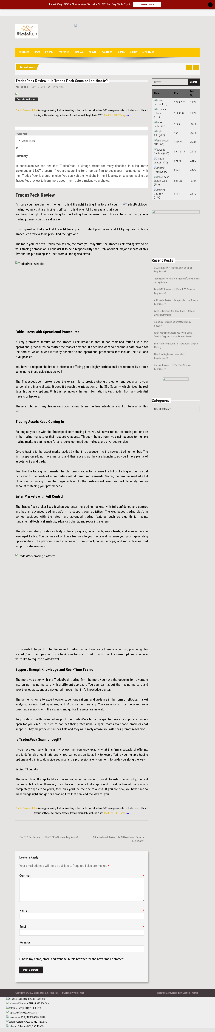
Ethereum (64, 52)
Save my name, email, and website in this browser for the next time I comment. (73, 959)
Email (81, 927)
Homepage (24, 52)
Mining (133, 52)
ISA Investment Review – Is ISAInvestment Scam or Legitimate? (118, 839)
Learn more (147, 4)
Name (81, 910)
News (37, 52)
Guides (120, 52)
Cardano (79, 52)
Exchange (107, 52)
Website (24, 943)
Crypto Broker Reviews (27, 99)
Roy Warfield (57, 86)
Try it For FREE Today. (115, 115)
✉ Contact (148, 52)
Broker (92, 52)
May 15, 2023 (38, 86)
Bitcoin (49, 52)
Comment (81, 876)
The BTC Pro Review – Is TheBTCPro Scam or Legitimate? (48, 837)
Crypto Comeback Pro (27, 110)
